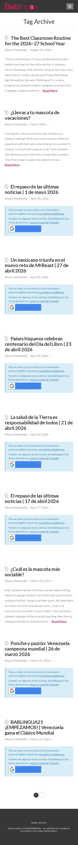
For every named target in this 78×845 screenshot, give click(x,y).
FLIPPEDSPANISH (32, 828)
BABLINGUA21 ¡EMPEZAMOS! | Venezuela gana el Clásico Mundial (34, 727)
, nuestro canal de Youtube (44, 222)
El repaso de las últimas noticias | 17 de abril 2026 (32, 498)
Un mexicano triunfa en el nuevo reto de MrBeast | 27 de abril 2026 (37, 265)
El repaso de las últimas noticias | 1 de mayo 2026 (32, 189)
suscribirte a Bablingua (51, 213)
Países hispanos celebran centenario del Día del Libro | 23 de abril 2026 (38, 343)
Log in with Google (28, 228)
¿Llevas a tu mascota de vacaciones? (32, 115)
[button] (69, 6)
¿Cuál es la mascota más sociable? (32, 571)
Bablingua (39, 823)
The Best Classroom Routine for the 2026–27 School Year (38, 40)
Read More (50, 90)
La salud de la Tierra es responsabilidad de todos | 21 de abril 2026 (39, 422)
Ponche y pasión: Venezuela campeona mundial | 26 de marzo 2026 (37, 648)
